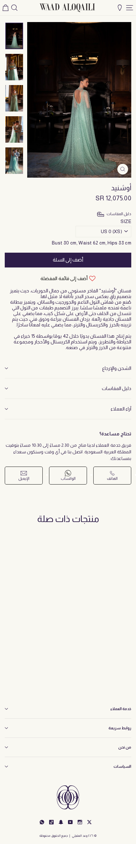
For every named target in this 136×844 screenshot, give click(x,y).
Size (126, 221)
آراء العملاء (121, 408)
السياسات (122, 766)
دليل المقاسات (116, 388)
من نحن (124, 747)
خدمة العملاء (120, 709)
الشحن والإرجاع (116, 368)
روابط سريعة (119, 728)
